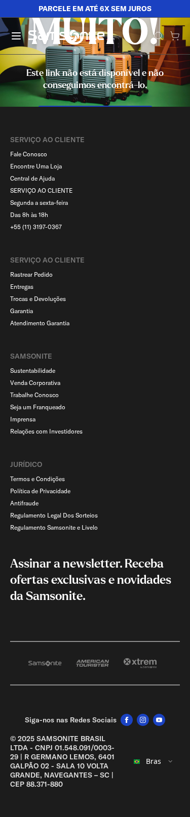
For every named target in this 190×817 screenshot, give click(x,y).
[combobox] (153, 761)
